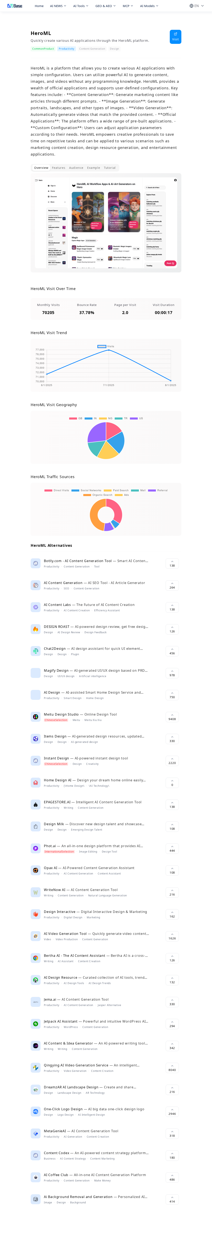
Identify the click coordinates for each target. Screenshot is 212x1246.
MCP (126, 6)
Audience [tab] (76, 168)
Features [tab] (58, 168)
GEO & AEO (103, 6)
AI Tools (79, 6)
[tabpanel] (106, 226)
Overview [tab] (41, 168)
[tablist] (75, 167)
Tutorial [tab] (110, 168)
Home (39, 6)
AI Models (147, 6)
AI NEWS (56, 6)
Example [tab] (93, 168)
